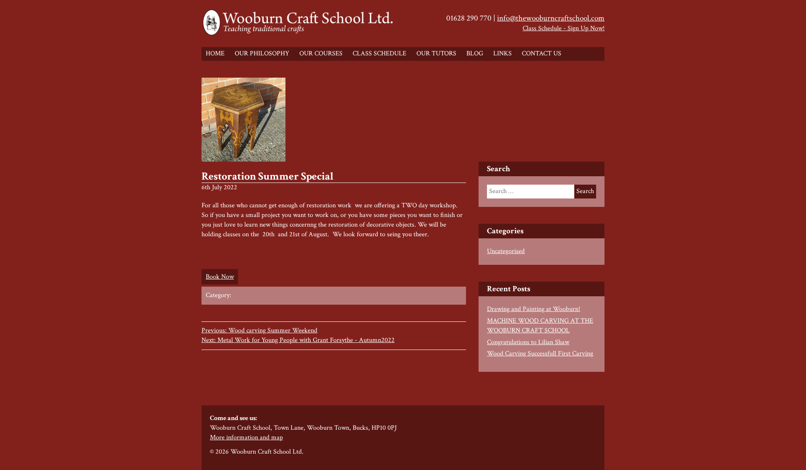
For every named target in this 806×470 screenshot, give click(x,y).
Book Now (220, 276)
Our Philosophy (262, 53)
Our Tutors (436, 53)
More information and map (246, 437)
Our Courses (321, 53)
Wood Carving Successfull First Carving (540, 353)
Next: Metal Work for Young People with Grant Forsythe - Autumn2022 (298, 340)
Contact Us (541, 53)
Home (215, 53)
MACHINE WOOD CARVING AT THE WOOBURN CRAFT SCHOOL (540, 325)
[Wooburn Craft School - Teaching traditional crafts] (299, 23)
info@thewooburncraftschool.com (550, 18)
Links (502, 53)
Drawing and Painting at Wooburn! (533, 309)
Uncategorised (506, 251)
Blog (474, 53)
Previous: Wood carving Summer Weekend (259, 330)
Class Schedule (379, 53)
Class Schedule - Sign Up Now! (563, 28)
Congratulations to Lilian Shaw (528, 342)
